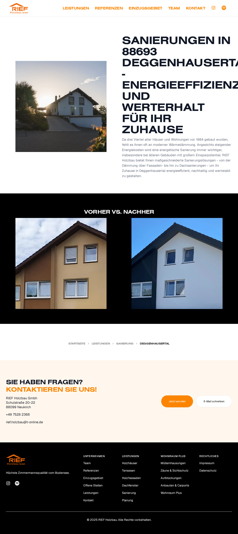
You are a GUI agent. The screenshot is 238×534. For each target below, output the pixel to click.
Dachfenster (130, 485)
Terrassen (128, 470)
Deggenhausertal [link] (155, 343)
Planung (127, 500)
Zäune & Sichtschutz (175, 470)
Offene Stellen (93, 485)
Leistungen (76, 8)
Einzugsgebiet (145, 8)
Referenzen (109, 8)
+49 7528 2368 (18, 414)
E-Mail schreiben (214, 401)
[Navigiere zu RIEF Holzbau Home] (18, 8)
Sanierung (125, 343)
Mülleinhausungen (173, 463)
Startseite (76, 343)
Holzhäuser (129, 463)
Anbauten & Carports (175, 485)
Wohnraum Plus (171, 493)
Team (174, 8)
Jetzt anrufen (177, 401)
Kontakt (195, 8)
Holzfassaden (131, 478)
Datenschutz (208, 470)
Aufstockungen (171, 478)
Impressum (206, 463)
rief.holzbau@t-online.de (24, 422)
